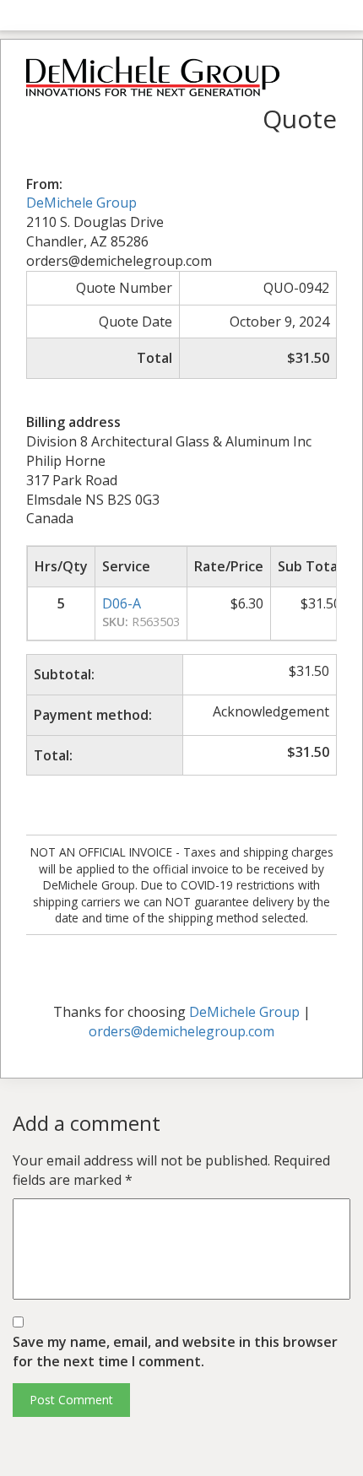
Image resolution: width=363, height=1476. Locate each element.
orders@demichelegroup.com (181, 1031)
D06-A (121, 603)
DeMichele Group (81, 202)
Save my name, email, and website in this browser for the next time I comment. (175, 1352)
